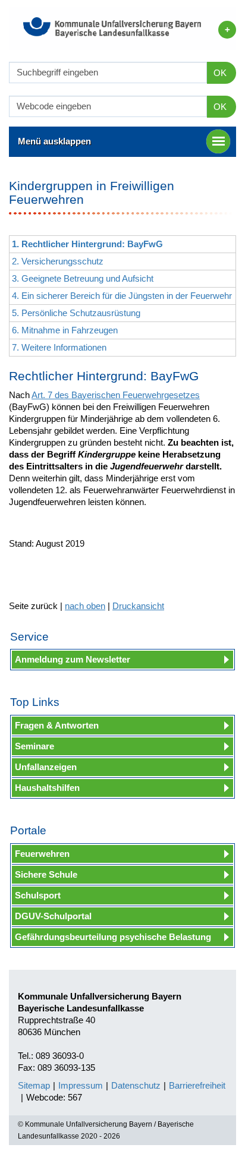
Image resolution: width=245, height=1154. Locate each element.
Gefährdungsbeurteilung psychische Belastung (113, 937)
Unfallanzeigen (46, 767)
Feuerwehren (42, 854)
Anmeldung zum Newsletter (72, 659)
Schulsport (38, 895)
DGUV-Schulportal (53, 916)
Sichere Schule (46, 874)
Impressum (80, 1085)
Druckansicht (138, 606)
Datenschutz (136, 1085)
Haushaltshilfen (47, 788)
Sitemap (34, 1085)
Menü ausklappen (54, 141)
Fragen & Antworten (57, 725)
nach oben (85, 606)
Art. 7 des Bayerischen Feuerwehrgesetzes (116, 395)
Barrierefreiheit (197, 1085)
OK (220, 73)
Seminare (34, 746)
